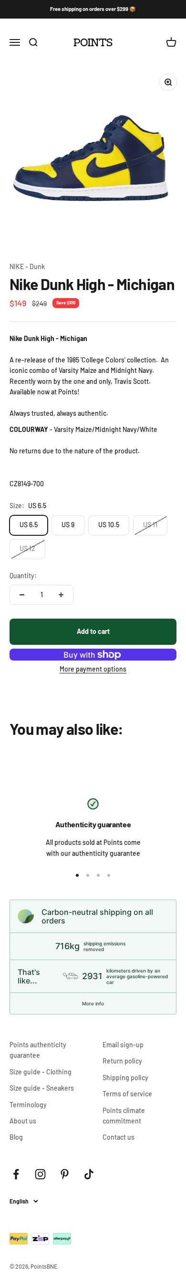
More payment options (93, 669)
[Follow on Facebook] (16, 1174)
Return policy (122, 1061)
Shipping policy (125, 1077)
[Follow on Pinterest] (64, 1174)
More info (93, 1003)
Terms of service (127, 1094)
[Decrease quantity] (22, 594)
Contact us (118, 1137)
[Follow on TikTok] (89, 1174)
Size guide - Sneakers (42, 1088)
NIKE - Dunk (27, 266)
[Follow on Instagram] (40, 1174)
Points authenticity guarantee (38, 1050)
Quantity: (23, 575)
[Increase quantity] (61, 594)
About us (23, 1121)
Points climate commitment (124, 1115)
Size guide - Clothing (41, 1072)
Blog (16, 1137)
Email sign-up (123, 1045)
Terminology (28, 1105)
